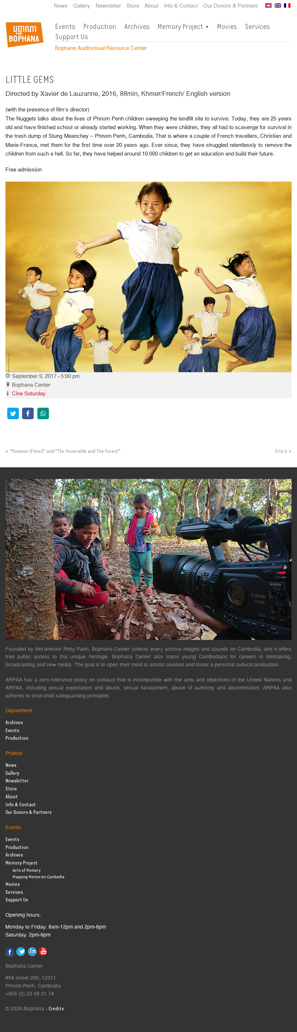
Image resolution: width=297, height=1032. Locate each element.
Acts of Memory (27, 870)
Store (132, 6)
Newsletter (108, 6)
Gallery (81, 6)
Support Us (71, 36)
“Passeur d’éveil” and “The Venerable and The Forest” (65, 451)
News (61, 6)
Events (65, 26)
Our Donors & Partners (230, 6)
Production (99, 26)
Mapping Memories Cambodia (38, 877)
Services (257, 26)
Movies (227, 26)
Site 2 (281, 451)
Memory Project (180, 26)
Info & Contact (181, 6)
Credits (56, 1009)
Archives (137, 26)
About (151, 6)
